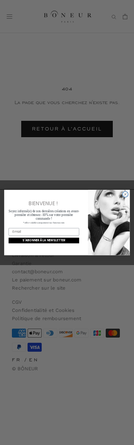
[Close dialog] (125, 194)
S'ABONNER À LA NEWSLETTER (43, 240)
